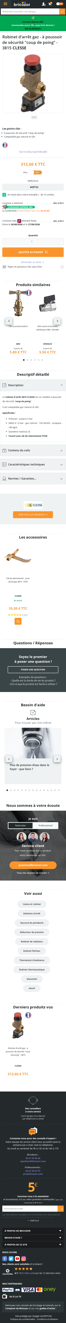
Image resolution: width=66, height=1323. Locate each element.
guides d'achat (47, 1308)
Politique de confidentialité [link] (22, 1319)
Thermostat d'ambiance (31, 960)
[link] (50, 4)
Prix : (25, 172)
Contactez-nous (18, 1138)
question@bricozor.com (33, 865)
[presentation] (8, 321)
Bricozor (22, 4)
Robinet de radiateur (32, 941)
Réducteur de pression (32, 932)
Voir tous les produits (32, 514)
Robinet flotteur (31, 950)
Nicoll (32, 988)
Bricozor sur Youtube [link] (17, 1258)
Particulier (20, 825)
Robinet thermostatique (32, 969)
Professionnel (46, 825)
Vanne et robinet (32, 904)
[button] (24, 359)
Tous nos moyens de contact (32, 872)
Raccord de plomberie (31, 922)
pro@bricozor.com (33, 1173)
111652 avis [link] (28, 1273)
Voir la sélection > (33, 28)
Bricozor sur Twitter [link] (11, 1258)
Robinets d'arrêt (31, 913)
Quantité (33, 235)
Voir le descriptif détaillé (33, 151)
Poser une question (33, 669)
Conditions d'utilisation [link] (47, 1319)
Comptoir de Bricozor (16, 1308)
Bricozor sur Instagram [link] (23, 1258)
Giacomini (32, 978)
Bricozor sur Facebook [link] (4, 1258)
